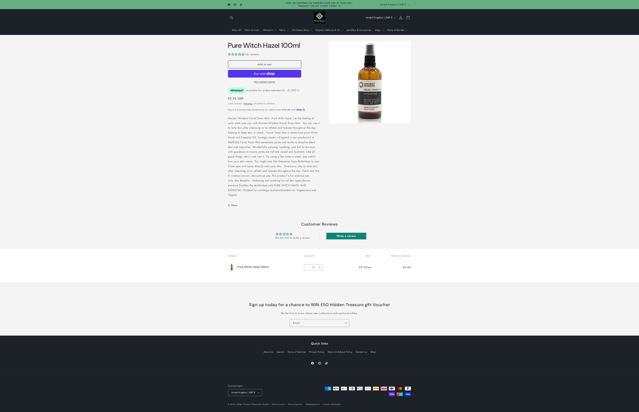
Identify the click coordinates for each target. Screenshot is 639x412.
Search (280, 351)
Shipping (248, 103)
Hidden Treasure (243, 404)
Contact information (332, 404)
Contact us (361, 351)
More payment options (264, 81)
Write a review (346, 236)
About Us (268, 351)
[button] (231, 17)
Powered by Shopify (260, 404)
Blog (373, 351)
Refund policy (278, 404)
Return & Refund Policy (340, 351)
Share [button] (234, 205)
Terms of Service (297, 351)
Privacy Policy (316, 351)
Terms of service (295, 404)
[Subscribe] (345, 323)
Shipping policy (313, 404)
